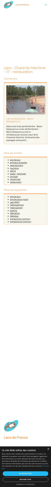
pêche (13, 171)
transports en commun (20, 221)
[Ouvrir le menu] (45, 4)
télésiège (14, 216)
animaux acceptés (18, 162)
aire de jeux (15, 160)
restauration (16, 182)
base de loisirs (16, 165)
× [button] (48, 449)
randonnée (15, 179)
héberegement (17, 205)
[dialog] (25, 466)
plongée (14, 176)
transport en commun (20, 219)
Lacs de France (22, 4)
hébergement (16, 207)
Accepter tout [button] (25, 474)
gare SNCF (15, 202)
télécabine (15, 213)
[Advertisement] (25, 37)
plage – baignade (18, 173)
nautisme (14, 168)
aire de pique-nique (19, 199)
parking (13, 210)
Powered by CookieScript (25, 484)
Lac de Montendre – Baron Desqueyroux (20, 120)
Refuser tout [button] (25, 479)
